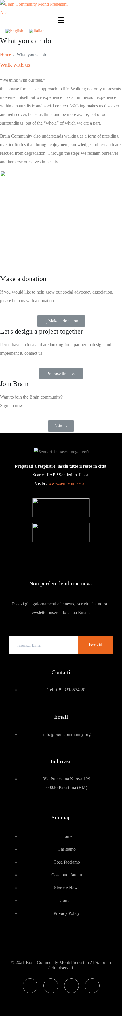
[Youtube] (71, 985)
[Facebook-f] (30, 985)
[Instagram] (50, 985)
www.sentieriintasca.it (68, 483)
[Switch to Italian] (36, 31)
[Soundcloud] (92, 985)
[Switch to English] (14, 31)
